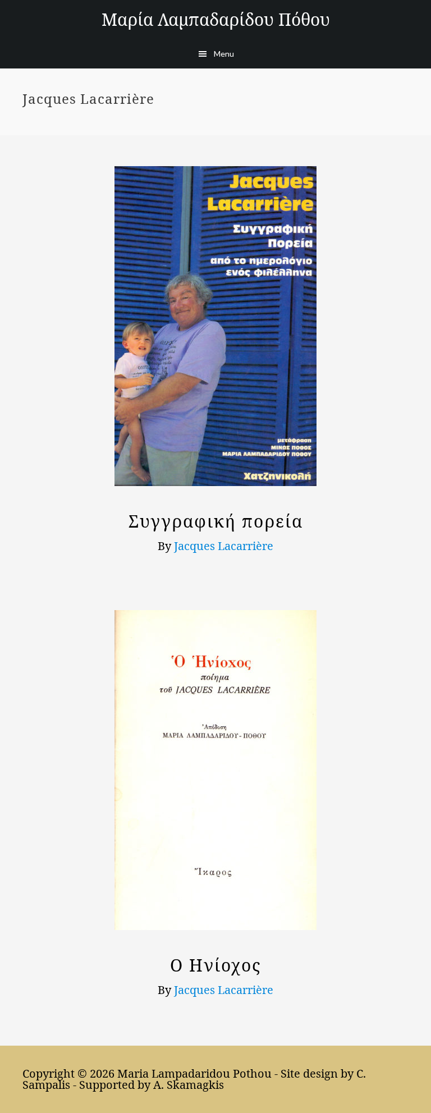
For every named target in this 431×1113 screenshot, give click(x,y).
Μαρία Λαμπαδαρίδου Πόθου (216, 19)
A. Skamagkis (188, 1084)
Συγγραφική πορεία (216, 521)
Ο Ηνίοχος (215, 965)
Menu (224, 53)
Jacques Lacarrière (223, 545)
